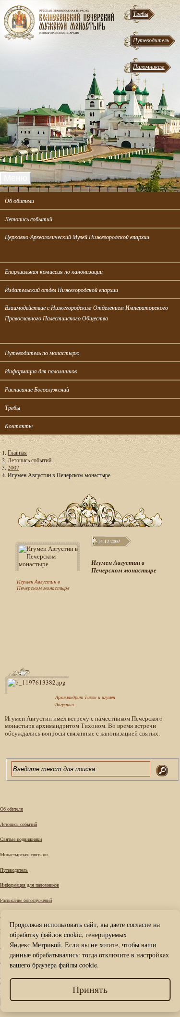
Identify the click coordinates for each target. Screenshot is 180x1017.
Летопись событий (28, 219)
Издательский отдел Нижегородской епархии (61, 289)
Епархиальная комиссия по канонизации (54, 271)
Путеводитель (151, 40)
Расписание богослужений (26, 900)
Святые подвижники (21, 839)
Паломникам (149, 66)
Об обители (19, 200)
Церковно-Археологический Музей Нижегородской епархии (77, 237)
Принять (90, 989)
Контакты (19, 426)
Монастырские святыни (24, 854)
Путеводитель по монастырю (42, 352)
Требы (140, 13)
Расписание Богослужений (37, 389)
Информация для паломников (41, 371)
